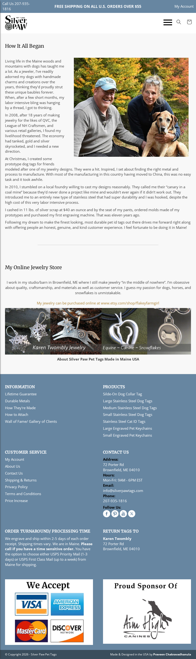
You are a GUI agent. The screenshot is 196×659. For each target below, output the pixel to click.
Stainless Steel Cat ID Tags (124, 421)
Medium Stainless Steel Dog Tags (130, 407)
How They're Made (20, 407)
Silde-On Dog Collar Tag (122, 394)
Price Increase (16, 500)
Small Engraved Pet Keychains (127, 435)
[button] (168, 23)
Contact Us (14, 473)
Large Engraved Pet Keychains (127, 428)
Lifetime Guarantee (21, 394)
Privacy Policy (16, 486)
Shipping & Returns (21, 480)
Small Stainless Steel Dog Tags (127, 414)
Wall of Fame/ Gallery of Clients (31, 421)
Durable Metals (17, 400)
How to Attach (16, 414)
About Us (12, 466)
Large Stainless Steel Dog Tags (127, 400)
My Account (184, 6)
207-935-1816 (115, 500)
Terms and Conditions (23, 493)
